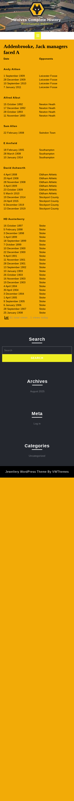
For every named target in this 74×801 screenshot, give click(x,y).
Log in (37, 423)
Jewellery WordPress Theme (26, 471)
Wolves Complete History (37, 20)
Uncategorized (37, 455)
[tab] (37, 35)
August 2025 (37, 391)
